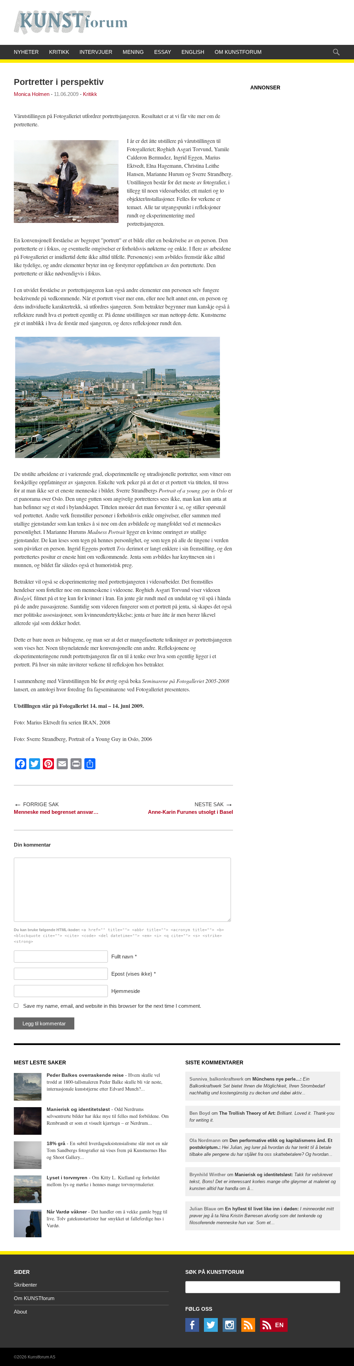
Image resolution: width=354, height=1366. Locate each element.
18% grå (56, 1143)
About (20, 1312)
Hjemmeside (125, 991)
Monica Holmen (31, 94)
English (192, 52)
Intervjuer (96, 52)
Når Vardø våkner (67, 1211)
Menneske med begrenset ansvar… (56, 812)
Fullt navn (122, 956)
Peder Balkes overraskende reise (85, 1075)
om (257, 1085)
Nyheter (26, 52)
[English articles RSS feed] (275, 1330)
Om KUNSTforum (238, 52)
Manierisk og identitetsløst (78, 1109)
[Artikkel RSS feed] (250, 1330)
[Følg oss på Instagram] (231, 1330)
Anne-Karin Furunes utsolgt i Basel (190, 812)
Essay (162, 52)
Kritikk (59, 52)
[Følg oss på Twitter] (212, 1330)
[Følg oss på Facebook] (194, 1330)
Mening (133, 52)
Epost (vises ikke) (131, 974)
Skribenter (25, 1285)
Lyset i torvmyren (67, 1177)
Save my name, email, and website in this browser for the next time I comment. (112, 1006)
